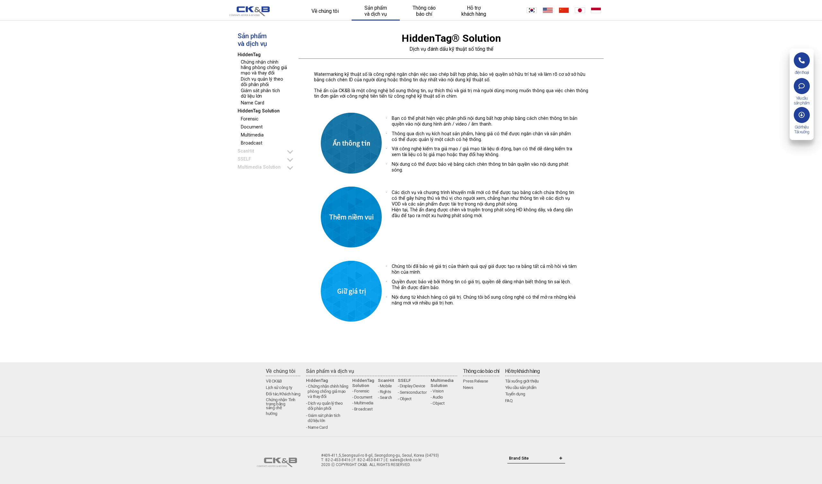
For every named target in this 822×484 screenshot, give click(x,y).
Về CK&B (274, 380)
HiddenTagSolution (363, 383)
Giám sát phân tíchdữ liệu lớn (260, 93)
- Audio (437, 397)
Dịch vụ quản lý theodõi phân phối (262, 81)
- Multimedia (362, 402)
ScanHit (246, 151)
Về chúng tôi (325, 11)
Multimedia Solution (259, 167)
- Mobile (385, 385)
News (468, 387)
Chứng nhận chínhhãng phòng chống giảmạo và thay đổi (264, 67)
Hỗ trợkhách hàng (473, 11)
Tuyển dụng (515, 393)
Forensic (249, 119)
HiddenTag (249, 54)
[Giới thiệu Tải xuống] (802, 115)
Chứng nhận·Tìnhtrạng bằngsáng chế (280, 403)
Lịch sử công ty (279, 387)
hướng (271, 413)
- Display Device (411, 385)
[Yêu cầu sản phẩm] (802, 86)
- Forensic (360, 390)
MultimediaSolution (442, 383)
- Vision (437, 390)
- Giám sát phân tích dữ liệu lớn (323, 418)
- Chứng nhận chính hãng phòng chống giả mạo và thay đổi (327, 391)
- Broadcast (362, 408)
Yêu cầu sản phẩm (521, 387)
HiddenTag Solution (259, 111)
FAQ (509, 400)
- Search (385, 397)
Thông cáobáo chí (424, 11)
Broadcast (251, 143)
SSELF (244, 159)
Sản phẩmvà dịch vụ (375, 11)
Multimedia (252, 135)
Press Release (475, 380)
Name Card (252, 103)
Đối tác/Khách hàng (283, 393)
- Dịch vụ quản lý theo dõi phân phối (324, 405)
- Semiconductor (412, 392)
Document (252, 127)
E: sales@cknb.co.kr (404, 460)
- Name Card (317, 427)
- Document (362, 397)
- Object (405, 398)
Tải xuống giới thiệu (522, 380)
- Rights (384, 391)
